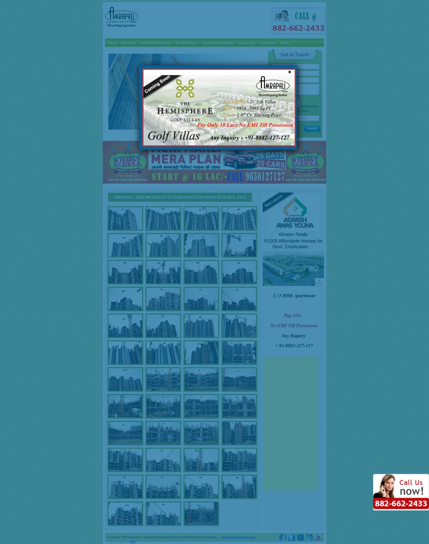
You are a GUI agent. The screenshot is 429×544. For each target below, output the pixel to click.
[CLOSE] (289, 72)
